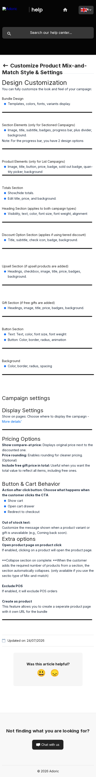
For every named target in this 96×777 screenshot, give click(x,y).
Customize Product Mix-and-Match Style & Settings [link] (44, 69)
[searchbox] (48, 33)
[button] (41, 673)
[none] (14, 9)
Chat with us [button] (50, 744)
